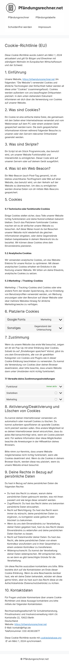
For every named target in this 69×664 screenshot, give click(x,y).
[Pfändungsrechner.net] (11, 7)
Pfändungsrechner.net (40, 7)
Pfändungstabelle (46, 17)
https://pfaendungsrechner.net (38, 79)
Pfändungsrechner (18, 17)
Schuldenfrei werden (20, 26)
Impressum (44, 26)
